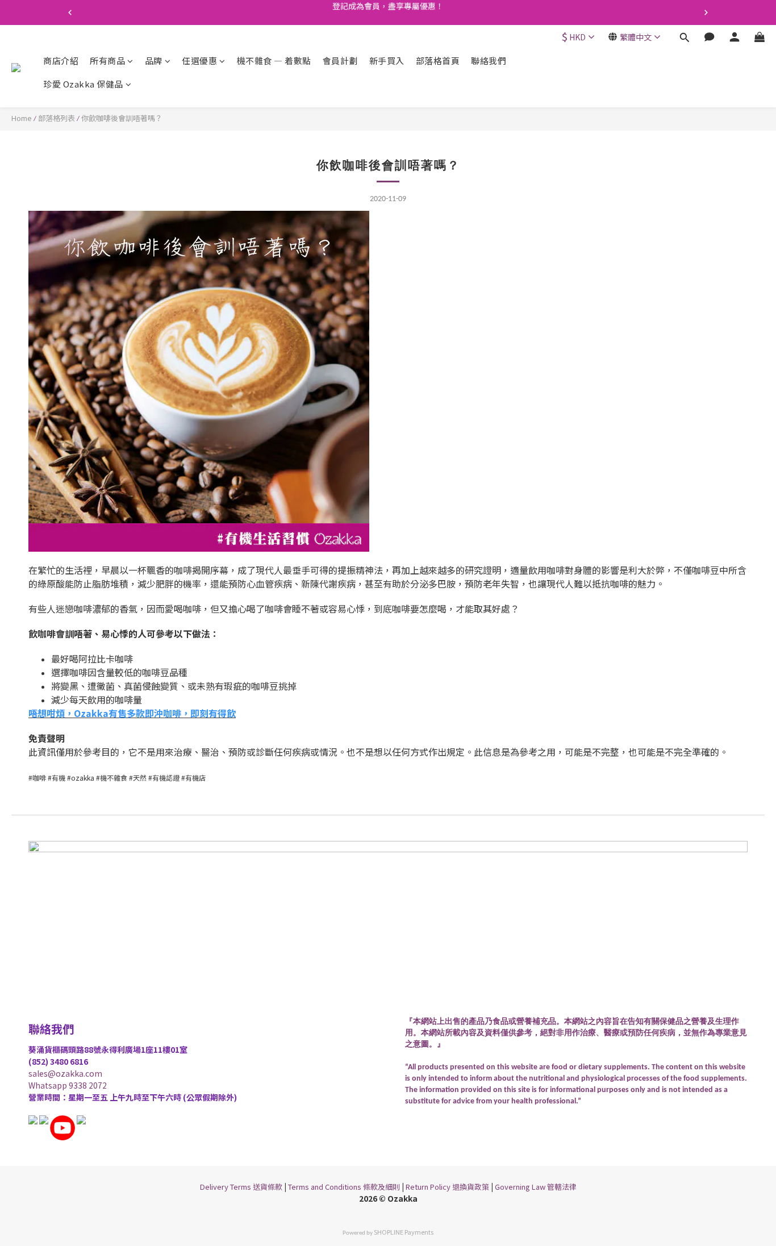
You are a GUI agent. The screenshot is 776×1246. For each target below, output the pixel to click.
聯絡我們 (488, 60)
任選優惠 (199, 60)
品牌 (153, 60)
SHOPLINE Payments (403, 1231)
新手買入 (386, 60)
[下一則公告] (706, 12)
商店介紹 (60, 60)
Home (21, 117)
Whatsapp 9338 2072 (67, 1085)
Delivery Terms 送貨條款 (241, 1186)
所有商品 (107, 60)
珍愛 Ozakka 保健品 (83, 84)
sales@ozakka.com (65, 1073)
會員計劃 (340, 60)
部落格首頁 (438, 60)
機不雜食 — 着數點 (274, 60)
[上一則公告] (70, 12)
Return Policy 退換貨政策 (447, 1186)
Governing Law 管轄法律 (536, 1186)
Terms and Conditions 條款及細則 (344, 1186)
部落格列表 (56, 117)
